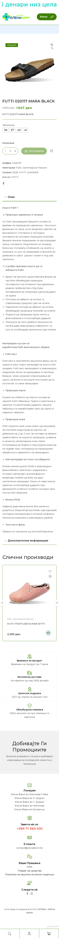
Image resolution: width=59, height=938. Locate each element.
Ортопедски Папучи (34, 167)
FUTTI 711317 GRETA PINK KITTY (26, 623)
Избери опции (48, 632)
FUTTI (22, 172)
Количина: (8, 143)
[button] (51, 46)
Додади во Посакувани (51, 151)
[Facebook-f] (27, 893)
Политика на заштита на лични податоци (29, 874)
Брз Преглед (50, 576)
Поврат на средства (29, 870)
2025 (15, 172)
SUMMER (32, 172)
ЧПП (29, 867)
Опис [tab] (11, 197)
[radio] (5, 130)
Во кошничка (36, 151)
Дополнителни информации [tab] (28, 540)
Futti (18, 167)
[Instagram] (32, 893)
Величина (8, 125)
